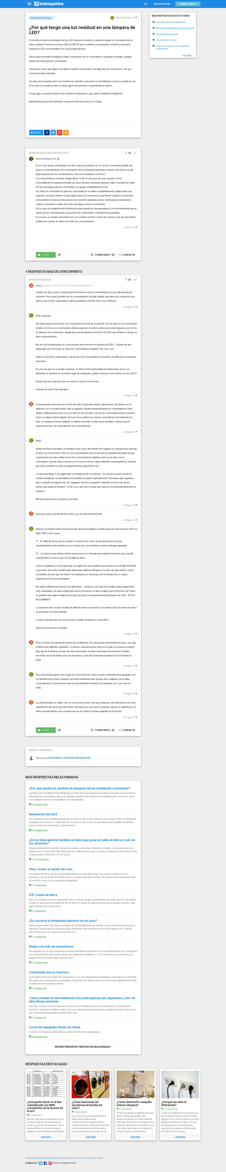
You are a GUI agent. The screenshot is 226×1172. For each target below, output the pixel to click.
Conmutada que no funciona (49, 972)
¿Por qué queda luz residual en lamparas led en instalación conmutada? (79, 788)
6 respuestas (40, 804)
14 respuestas (40, 859)
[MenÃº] (29, 4)
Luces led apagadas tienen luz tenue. (55, 1027)
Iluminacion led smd (43, 814)
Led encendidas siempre (167, 34)
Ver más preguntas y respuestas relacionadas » (83, 1047)
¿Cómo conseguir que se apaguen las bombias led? (173, 47)
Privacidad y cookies (94, 1158)
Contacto (61, 1158)
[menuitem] (47, 132)
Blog (54, 1158)
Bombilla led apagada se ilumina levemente (175, 28)
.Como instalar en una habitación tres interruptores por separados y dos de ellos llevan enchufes (82, 999)
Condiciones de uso (75, 1158)
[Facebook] (45, 1163)
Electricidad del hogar (40, 18)
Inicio (27, 1158)
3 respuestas (40, 1036)
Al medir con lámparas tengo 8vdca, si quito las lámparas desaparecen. (65, 1032)
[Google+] (50, 1163)
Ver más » (187, 55)
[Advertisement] (83, 117)
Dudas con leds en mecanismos (51, 946)
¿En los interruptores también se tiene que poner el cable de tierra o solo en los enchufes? (82, 841)
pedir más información (76, 758)
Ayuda (48, 1158)
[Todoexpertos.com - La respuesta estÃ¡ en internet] (49, 4)
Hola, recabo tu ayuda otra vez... (51, 869)
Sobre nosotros (37, 1158)
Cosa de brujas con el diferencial (170, 22)
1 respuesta (39, 885)
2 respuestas (40, 830)
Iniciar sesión (162, 4)
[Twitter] (40, 1163)
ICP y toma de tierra (43, 895)
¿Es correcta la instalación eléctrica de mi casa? (63, 921)
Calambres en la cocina (166, 40)
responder (55, 758)
